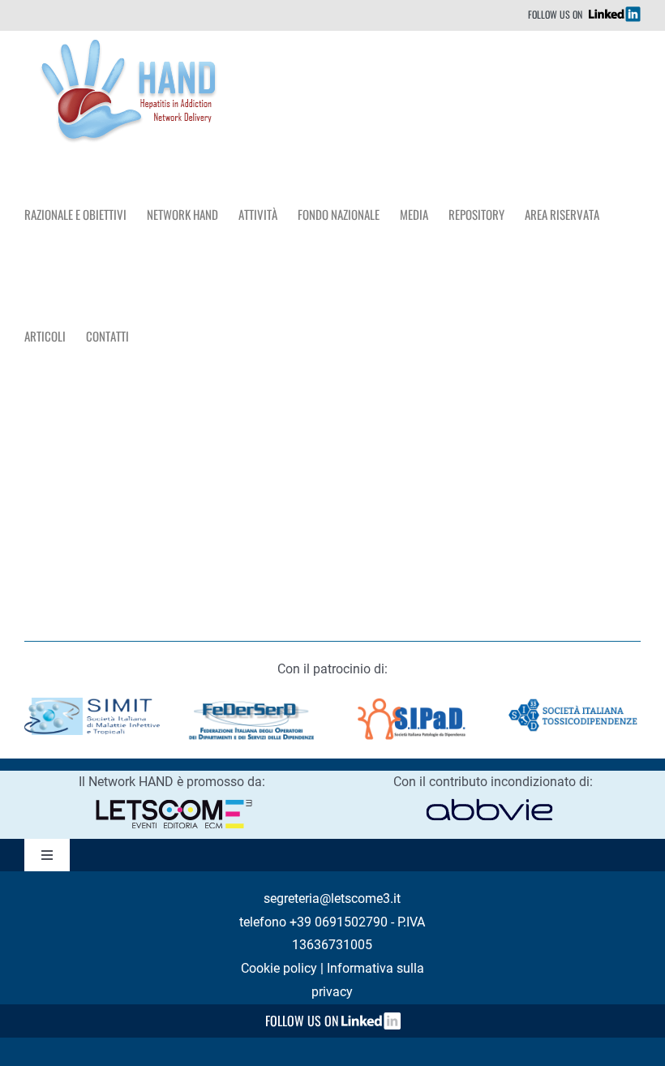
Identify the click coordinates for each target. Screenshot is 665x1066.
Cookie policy (279, 968)
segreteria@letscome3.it (332, 898)
